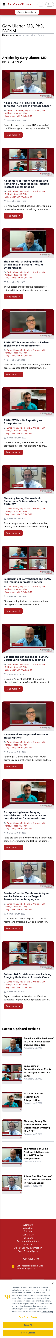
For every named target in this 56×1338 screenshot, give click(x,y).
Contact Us (28, 1234)
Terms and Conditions (28, 1241)
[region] (28, 1309)
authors (13, 35)
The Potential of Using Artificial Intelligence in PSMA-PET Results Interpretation (36, 1153)
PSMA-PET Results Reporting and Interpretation (33, 1097)
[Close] (53, 1283)
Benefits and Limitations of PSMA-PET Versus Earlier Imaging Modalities (39, 1041)
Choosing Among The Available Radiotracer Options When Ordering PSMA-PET (37, 1126)
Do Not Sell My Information (28, 1247)
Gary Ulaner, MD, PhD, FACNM (18, 116)
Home (5, 35)
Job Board (28, 1237)
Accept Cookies (28, 1333)
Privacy (28, 1244)
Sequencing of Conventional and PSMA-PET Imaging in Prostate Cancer (37, 1070)
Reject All (28, 1325)
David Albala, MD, (37, 110)
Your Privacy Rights (28, 1251)
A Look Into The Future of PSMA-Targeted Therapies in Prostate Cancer (38, 1179)
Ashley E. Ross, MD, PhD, (16, 113)
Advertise (28, 1228)
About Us (28, 1224)
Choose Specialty (25, 12)
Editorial (28, 1231)
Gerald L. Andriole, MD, (17, 110)
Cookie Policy (47, 1311)
